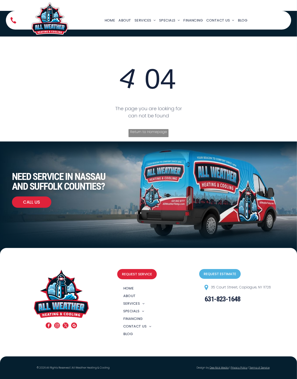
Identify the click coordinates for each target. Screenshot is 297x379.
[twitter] (65, 325)
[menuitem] (110, 20)
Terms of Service (259, 367)
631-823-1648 (222, 299)
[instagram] (57, 325)
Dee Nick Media (219, 367)
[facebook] (49, 325)
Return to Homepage (148, 131)
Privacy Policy (239, 367)
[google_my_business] (74, 325)
